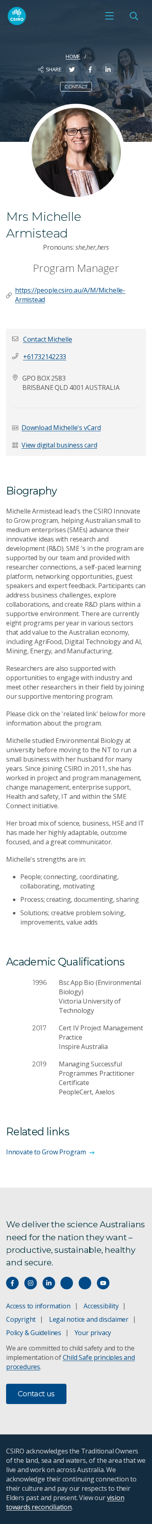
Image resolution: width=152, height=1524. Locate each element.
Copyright (21, 1319)
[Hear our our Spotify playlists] (66, 1283)
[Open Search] (134, 16)
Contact (76, 86)
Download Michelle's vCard (61, 427)
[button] (47, 339)
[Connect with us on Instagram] (30, 1283)
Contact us (36, 1393)
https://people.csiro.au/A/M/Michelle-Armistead (70, 295)
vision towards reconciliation (65, 1502)
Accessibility (100, 1305)
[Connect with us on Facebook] (12, 1283)
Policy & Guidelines (33, 1332)
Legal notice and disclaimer (88, 1319)
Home (73, 56)
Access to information (38, 1305)
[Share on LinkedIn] (108, 69)
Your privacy (93, 1332)
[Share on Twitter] (72, 69)
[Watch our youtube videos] (103, 1283)
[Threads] (85, 1283)
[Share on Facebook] (90, 69)
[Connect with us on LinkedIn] (49, 1283)
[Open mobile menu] (109, 16)
